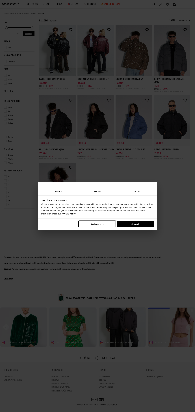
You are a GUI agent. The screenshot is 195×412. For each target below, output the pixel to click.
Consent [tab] (58, 191)
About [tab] (137, 191)
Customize (96, 224)
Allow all (135, 224)
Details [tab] (97, 191)
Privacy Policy (69, 214)
